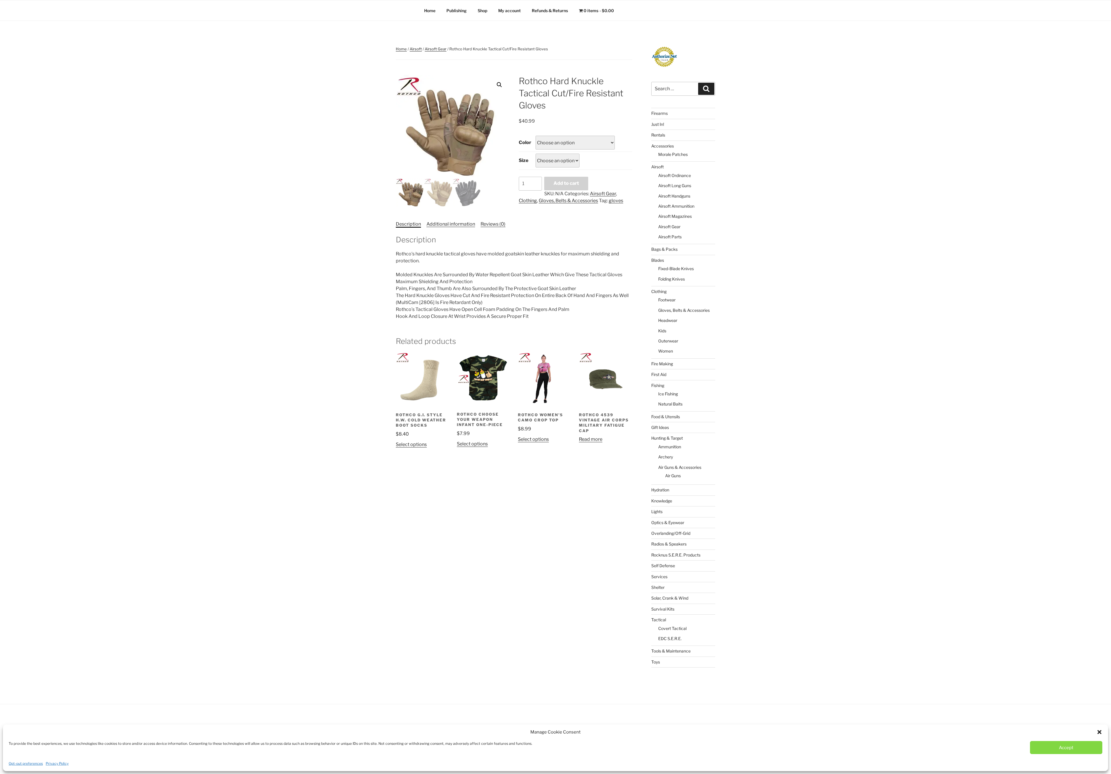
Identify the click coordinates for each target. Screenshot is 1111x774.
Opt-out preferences (26, 763)
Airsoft (416, 49)
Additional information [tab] (450, 224)
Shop (482, 10)
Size (523, 160)
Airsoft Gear (435, 49)
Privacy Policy (57, 763)
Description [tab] (408, 224)
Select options (411, 444)
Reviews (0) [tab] (493, 224)
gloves (616, 200)
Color (525, 142)
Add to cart (566, 183)
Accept (1066, 747)
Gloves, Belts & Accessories (568, 200)
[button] (1099, 732)
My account (509, 10)
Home (429, 10)
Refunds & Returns (550, 10)
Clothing (528, 200)
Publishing (456, 10)
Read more (590, 439)
